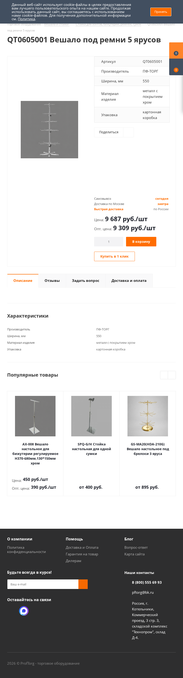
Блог (128, 539)
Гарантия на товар (82, 554)
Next (172, 375)
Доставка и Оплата (82, 547)
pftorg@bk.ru (143, 592)
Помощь (74, 539)
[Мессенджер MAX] (24, 611)
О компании (19, 539)
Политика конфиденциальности (26, 549)
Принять (160, 12)
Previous (164, 375)
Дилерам (73, 560)
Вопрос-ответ (136, 547)
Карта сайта (134, 554)
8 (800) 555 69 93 (147, 582)
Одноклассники (12, 611)
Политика (26, 18)
